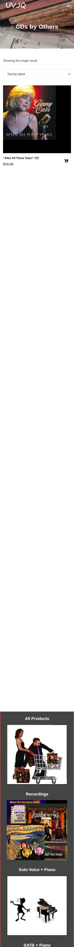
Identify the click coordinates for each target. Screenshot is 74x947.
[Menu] (68, 5)
